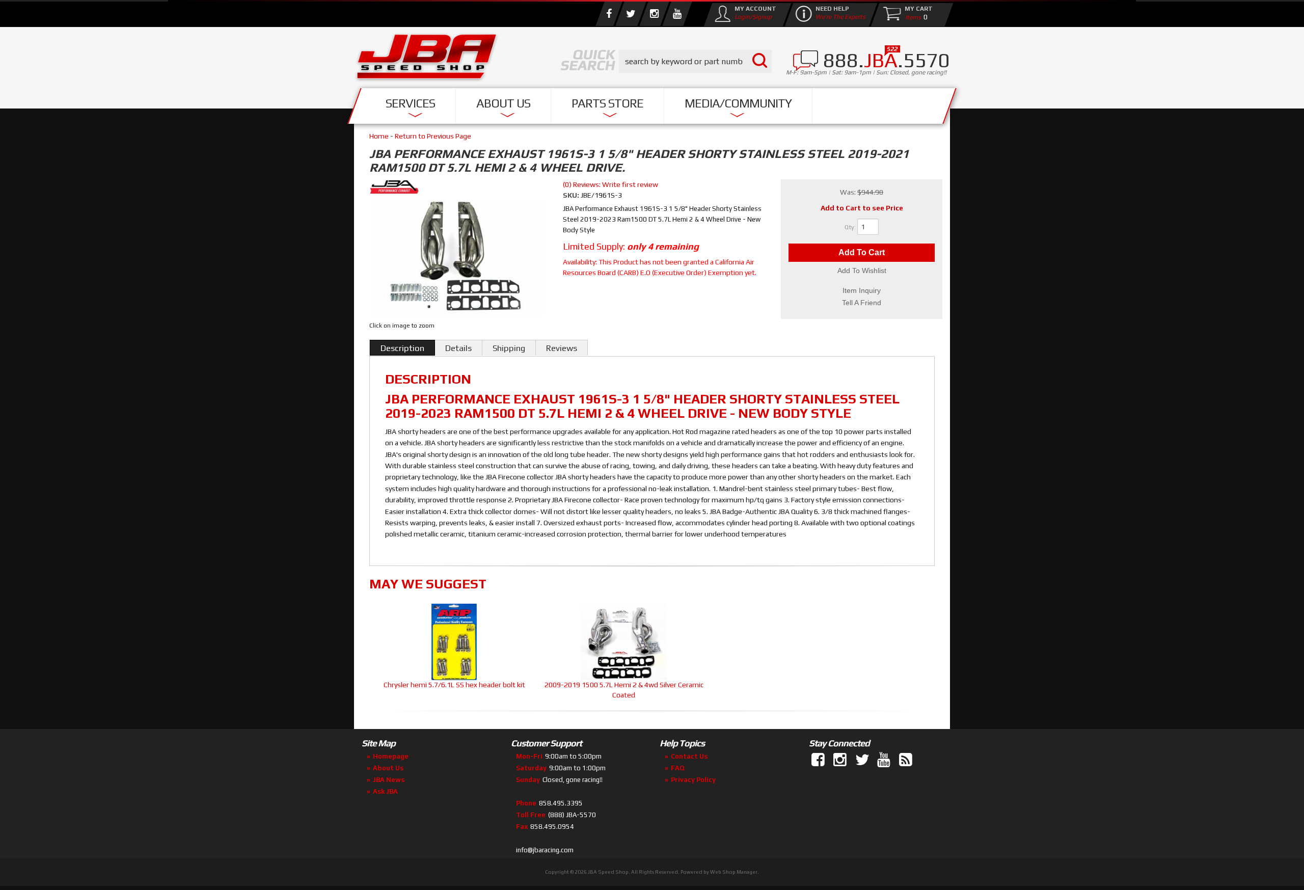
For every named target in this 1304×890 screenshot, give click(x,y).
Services (410, 103)
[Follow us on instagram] (654, 14)
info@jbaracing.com (545, 850)
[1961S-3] (456, 259)
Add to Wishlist (861, 270)
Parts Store (607, 103)
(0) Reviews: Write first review (610, 184)
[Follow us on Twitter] (630, 14)
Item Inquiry (862, 290)
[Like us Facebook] (608, 14)
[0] (910, 17)
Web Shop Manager (733, 872)
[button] (695, 61)
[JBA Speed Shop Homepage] (427, 59)
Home (379, 136)
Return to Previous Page (433, 136)
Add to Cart (861, 252)
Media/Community (738, 103)
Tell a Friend (861, 302)
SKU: (572, 195)
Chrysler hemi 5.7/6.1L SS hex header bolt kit (454, 685)
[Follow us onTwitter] (863, 760)
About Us (503, 103)
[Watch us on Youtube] (677, 14)
